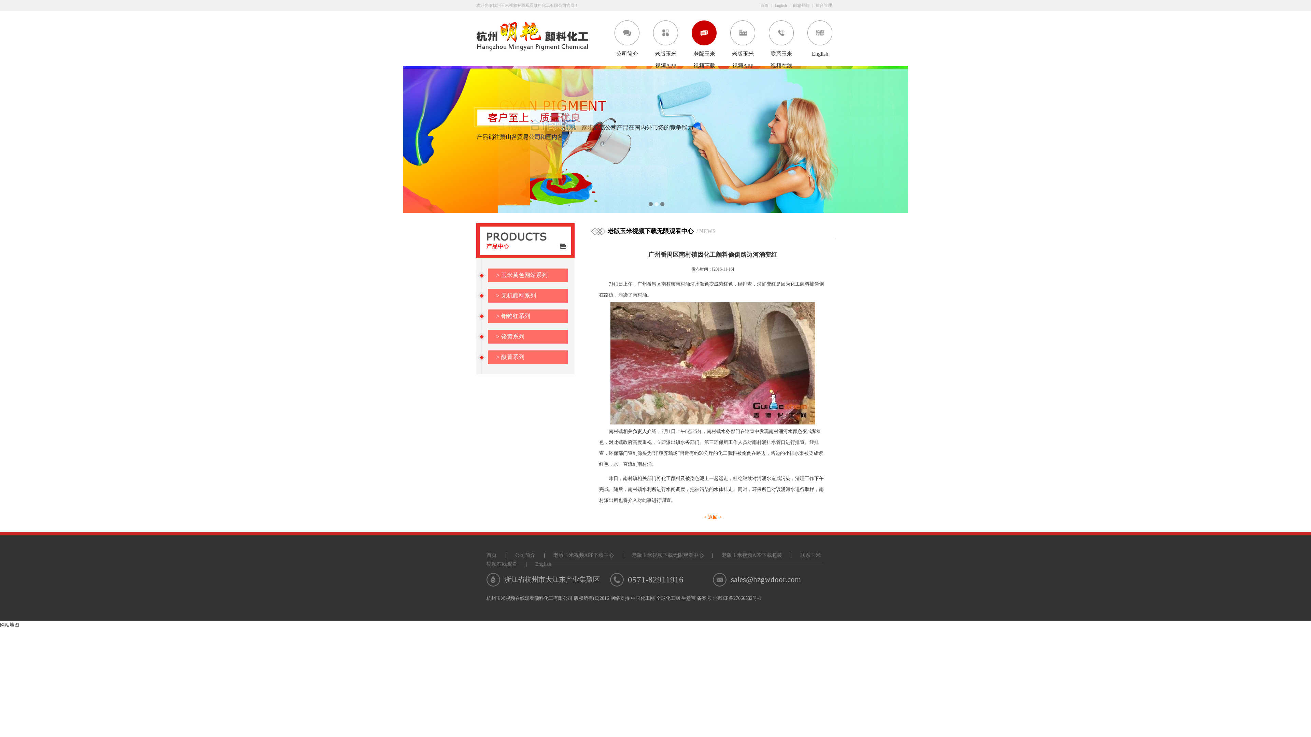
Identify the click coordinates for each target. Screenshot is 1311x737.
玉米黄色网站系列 (522, 275)
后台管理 (824, 5)
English (781, 5)
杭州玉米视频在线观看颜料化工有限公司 (530, 598)
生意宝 (688, 598)
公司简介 (627, 54)
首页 (764, 5)
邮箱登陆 (801, 5)
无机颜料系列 (516, 295)
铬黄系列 (510, 336)
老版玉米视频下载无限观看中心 (704, 55)
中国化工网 (643, 598)
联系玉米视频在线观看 (781, 55)
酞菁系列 (510, 357)
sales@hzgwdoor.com (766, 579)
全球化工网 (668, 598)
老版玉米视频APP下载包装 (743, 55)
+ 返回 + (713, 517)
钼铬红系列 (513, 316)
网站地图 (9, 624)
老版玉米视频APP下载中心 (666, 55)
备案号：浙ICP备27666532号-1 (729, 598)
